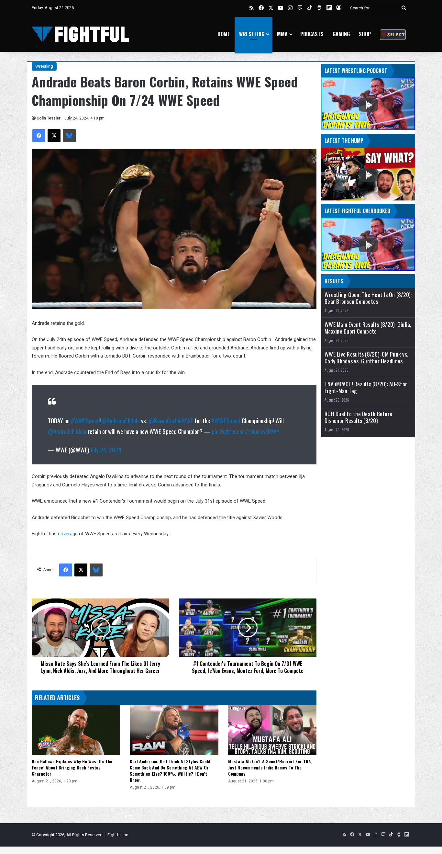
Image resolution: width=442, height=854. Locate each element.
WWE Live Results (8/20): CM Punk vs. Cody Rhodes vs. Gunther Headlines (366, 357)
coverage (68, 534)
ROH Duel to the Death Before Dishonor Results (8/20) (358, 417)
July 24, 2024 (105, 449)
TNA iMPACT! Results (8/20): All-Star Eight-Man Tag (366, 387)
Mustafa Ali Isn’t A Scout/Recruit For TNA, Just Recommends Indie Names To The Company (270, 767)
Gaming (341, 34)
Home (223, 34)
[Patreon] (392, 34)
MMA (282, 34)
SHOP (365, 34)
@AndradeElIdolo (120, 420)
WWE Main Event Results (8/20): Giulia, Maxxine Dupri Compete (368, 328)
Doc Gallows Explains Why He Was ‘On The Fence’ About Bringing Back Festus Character (72, 767)
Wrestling (251, 34)
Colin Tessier (49, 118)
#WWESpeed (85, 420)
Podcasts (312, 34)
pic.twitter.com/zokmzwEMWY (246, 431)
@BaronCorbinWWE (171, 420)
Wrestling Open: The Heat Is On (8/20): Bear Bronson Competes (368, 298)
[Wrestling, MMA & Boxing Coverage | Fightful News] (80, 34)
